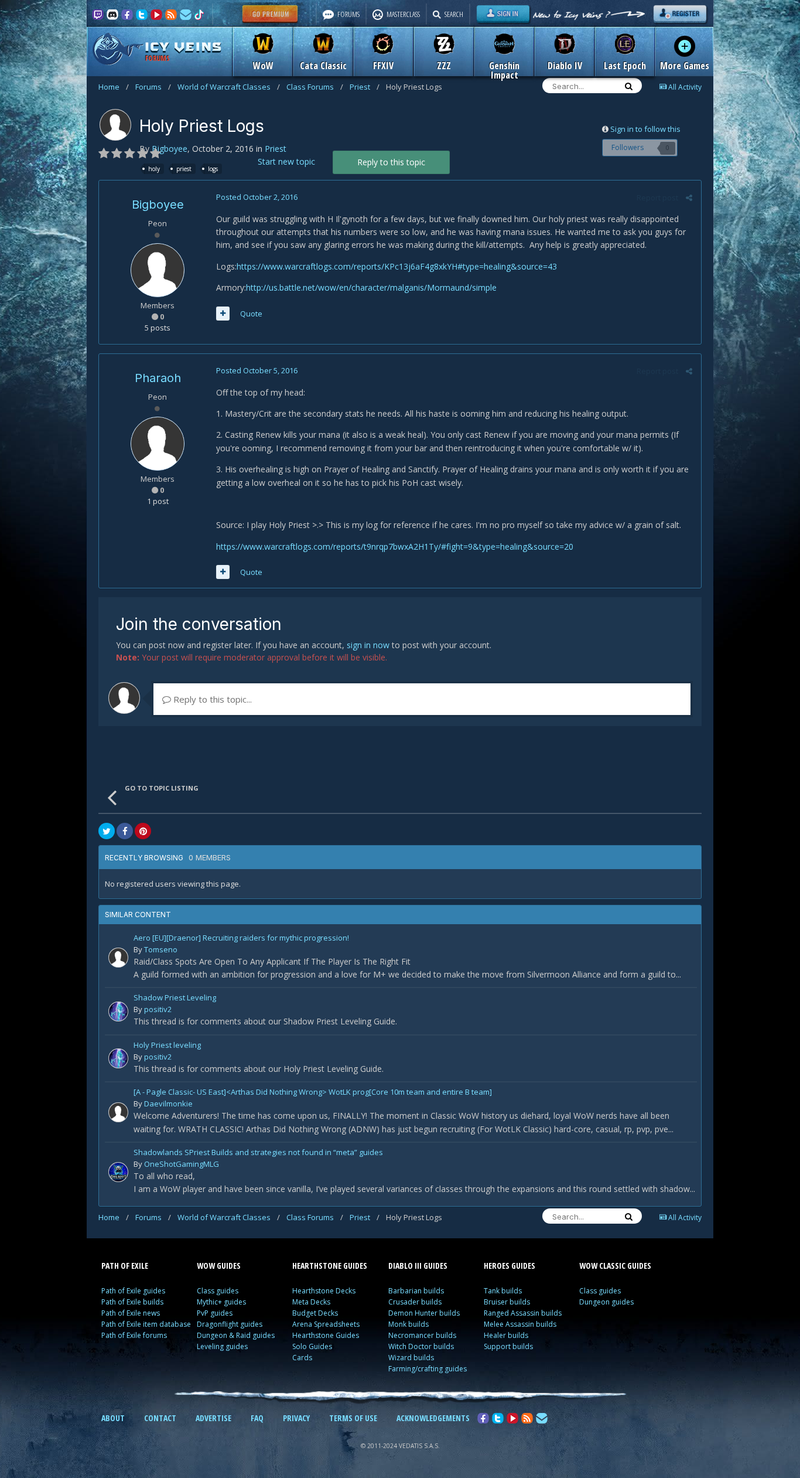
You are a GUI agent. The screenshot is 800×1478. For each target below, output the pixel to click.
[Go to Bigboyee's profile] (115, 125)
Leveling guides (222, 1346)
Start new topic (286, 161)
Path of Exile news (130, 1313)
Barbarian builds (416, 1291)
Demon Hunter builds (424, 1313)
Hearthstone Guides (325, 1335)
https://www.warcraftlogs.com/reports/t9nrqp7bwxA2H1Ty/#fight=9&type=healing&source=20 (394, 546)
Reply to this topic (391, 162)
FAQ (257, 1417)
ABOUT (113, 1417)
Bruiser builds (507, 1302)
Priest (365, 86)
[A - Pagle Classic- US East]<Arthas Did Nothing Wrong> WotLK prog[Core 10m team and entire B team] (313, 1092)
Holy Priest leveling (167, 1045)
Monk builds (408, 1324)
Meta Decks (311, 1302)
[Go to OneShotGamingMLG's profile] (118, 1172)
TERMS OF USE (353, 1417)
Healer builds (506, 1335)
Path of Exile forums (134, 1335)
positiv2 (158, 1009)
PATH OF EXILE (124, 1265)
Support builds (508, 1346)
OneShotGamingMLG (181, 1164)
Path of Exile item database (146, 1324)
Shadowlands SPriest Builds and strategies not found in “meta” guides (258, 1153)
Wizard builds (411, 1358)
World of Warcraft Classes (228, 86)
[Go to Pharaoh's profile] (157, 444)
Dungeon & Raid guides (236, 1335)
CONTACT (160, 1417)
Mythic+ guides (221, 1302)
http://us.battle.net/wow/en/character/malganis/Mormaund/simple (371, 287)
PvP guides (215, 1313)
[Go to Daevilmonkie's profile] (118, 1112)
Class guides (217, 1291)
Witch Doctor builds (421, 1346)
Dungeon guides (606, 1302)
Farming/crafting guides (427, 1369)
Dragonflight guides (229, 1324)
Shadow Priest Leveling (175, 998)
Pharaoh (158, 378)
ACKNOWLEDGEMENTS (433, 1417)
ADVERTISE (213, 1417)
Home (113, 86)
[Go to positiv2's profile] (118, 1011)
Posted (257, 197)
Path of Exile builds (132, 1302)
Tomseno (160, 949)
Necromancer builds (422, 1335)
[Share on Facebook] (125, 831)
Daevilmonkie (168, 1103)
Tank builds (503, 1291)
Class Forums (314, 86)
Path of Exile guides (133, 1291)
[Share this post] (689, 197)
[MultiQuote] (223, 314)
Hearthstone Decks (323, 1291)
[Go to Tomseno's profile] (118, 958)
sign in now (368, 645)
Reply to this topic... (211, 699)
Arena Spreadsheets (326, 1324)
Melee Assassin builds (520, 1324)
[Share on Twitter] (106, 831)
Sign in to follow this (645, 129)
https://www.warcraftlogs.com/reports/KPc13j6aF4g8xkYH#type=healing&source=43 (397, 266)
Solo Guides (312, 1346)
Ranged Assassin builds (523, 1313)
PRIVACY (296, 1417)
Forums (153, 86)
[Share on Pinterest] (143, 831)
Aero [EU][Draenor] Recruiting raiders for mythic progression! (241, 938)
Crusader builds (415, 1302)
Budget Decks (315, 1313)
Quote (251, 313)
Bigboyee (169, 148)
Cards (302, 1358)
